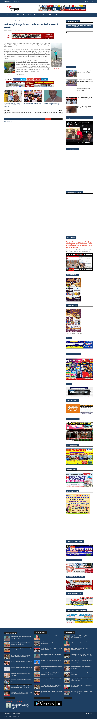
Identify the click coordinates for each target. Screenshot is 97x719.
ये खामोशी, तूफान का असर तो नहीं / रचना (19, 703)
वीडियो (17, 14)
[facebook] (85, 1)
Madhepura (11, 21)
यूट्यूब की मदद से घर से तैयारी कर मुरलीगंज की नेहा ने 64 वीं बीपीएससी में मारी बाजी (81, 636)
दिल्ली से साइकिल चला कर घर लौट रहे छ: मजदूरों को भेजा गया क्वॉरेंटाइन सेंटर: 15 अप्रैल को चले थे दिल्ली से (81, 655)
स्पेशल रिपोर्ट (23, 14)
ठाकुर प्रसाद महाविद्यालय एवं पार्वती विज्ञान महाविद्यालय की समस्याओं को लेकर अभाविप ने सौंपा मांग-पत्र (12, 105)
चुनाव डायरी (54, 14)
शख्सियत (35, 14)
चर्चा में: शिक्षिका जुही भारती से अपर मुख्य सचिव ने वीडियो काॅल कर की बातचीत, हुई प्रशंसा (81, 692)
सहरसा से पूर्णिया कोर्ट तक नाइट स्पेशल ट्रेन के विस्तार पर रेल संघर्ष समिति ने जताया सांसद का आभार (21, 692)
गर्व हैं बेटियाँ (49, 14)
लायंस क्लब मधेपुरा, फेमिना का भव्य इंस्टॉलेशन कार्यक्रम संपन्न (32, 104)
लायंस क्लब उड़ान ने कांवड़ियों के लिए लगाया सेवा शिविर (21, 649)
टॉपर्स (39, 14)
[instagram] (92, 1)
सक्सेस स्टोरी (29, 14)
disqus (53, 118)
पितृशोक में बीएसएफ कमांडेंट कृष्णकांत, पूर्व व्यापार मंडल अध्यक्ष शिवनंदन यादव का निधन (52, 104)
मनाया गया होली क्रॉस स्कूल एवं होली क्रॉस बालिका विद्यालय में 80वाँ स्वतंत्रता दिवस (20, 643)
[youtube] (87, 1)
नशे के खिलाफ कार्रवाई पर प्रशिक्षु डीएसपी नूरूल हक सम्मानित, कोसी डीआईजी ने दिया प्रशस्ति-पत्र (21, 655)
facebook (59, 118)
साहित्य (43, 14)
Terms (5, 716)
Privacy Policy (11, 716)
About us (10, 1)
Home (5, 1)
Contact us (16, 1)
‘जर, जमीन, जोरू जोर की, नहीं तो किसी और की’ (50, 636)
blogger (48, 118)
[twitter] (88, 713)
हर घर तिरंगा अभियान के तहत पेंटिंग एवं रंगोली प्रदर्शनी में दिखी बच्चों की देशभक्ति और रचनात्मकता (85, 81)
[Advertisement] (79, 527)
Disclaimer (16, 716)
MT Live (12, 14)
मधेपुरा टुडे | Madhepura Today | (14, 701)
